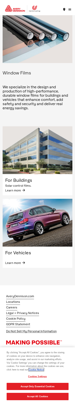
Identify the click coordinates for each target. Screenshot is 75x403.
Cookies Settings (37, 376)
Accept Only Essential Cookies (37, 386)
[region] (37, 375)
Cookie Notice (36, 369)
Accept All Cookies (37, 396)
